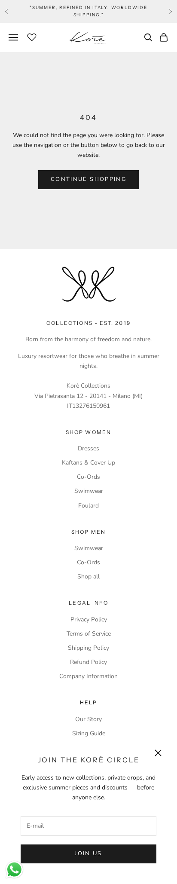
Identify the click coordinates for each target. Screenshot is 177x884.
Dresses (88, 448)
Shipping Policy (88, 648)
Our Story (88, 719)
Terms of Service (89, 634)
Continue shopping (88, 179)
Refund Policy (88, 662)
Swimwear (88, 491)
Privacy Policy (88, 619)
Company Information (88, 676)
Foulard (88, 506)
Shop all (88, 576)
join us (88, 853)
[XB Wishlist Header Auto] (32, 36)
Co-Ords (88, 477)
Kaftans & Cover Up (88, 463)
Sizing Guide (88, 733)
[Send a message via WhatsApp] (14, 870)
